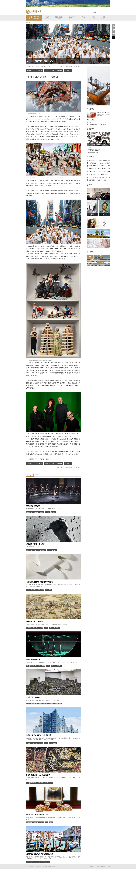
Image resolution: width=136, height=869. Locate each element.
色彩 (94, 265)
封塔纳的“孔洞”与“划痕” (36, 544)
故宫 (107, 256)
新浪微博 (69, 66)
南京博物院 (28, 627)
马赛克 (50, 822)
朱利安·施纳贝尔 (48, 782)
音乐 (101, 257)
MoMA (27, 703)
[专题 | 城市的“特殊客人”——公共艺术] (98, 66)
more (109, 128)
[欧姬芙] (92, 201)
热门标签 (90, 252)
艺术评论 (96, 257)
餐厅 (108, 259)
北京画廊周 (68, 70)
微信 (62, 66)
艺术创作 (36, 822)
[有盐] (68, 0)
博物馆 (89, 261)
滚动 (35, 18)
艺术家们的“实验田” (33, 697)
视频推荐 (90, 129)
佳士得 (27, 589)
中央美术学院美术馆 (43, 703)
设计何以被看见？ (91, 119)
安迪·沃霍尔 (40, 782)
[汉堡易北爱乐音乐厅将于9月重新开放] (53, 708)
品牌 (107, 263)
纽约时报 (35, 743)
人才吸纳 (103, 866)
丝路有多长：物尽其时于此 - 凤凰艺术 (98, 180)
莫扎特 (48, 665)
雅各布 (46, 743)
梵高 (104, 214)
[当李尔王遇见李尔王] (53, 478)
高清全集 (89, 265)
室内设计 (93, 259)
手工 (108, 265)
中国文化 (41, 627)
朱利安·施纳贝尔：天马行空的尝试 (38, 775)
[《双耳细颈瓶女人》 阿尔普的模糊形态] (53, 554)
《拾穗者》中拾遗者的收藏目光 (37, 814)
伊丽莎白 (47, 512)
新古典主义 (39, 70)
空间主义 (54, 550)
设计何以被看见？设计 (103, 112)
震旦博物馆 (94, 263)
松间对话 (89, 122)
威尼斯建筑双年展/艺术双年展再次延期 (39, 854)
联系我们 (97, 866)
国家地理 (96, 255)
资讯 (27, 22)
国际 (38, 16)
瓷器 (89, 263)
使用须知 (108, 866)
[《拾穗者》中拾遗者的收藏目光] (53, 787)
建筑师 (43, 665)
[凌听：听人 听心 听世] (98, 219)
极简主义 (102, 259)
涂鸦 (101, 255)
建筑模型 (59, 665)
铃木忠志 (53, 512)
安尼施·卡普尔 (58, 703)
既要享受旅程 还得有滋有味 (94, 150)
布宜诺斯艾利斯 (42, 550)
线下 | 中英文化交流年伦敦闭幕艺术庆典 (96, 124)
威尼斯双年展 (30, 70)
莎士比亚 (36, 512)
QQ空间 (76, 66)
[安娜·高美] (98, 239)
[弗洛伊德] (98, 188)
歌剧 (39, 665)
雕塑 (27, 665)
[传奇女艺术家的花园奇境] (98, 132)
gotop (114, 38)
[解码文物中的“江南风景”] (53, 594)
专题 (38, 18)
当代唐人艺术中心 (49, 70)
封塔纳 (35, 550)
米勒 (46, 822)
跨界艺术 (53, 665)
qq (114, 26)
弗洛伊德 (98, 199)
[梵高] (104, 201)
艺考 (88, 259)
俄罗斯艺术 (59, 70)
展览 (30, 22)
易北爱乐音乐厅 (52, 743)
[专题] (98, 229)
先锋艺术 (42, 822)
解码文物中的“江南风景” (35, 621)
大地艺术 (51, 703)
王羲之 (50, 627)
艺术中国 (28, 66)
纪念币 (102, 265)
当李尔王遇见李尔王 (33, 506)
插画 (95, 261)
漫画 (107, 261)
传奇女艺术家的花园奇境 (98, 144)
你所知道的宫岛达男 (93, 152)
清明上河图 (100, 262)
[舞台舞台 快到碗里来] (53, 632)
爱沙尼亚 (41, 743)
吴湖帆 (46, 627)
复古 (98, 265)
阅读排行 (90, 156)
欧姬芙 (93, 214)
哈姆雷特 (42, 512)
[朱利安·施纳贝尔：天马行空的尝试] (53, 747)
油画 (27, 782)
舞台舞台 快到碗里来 (33, 659)
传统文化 (35, 627)
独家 (35, 16)
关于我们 (92, 866)
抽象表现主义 (48, 589)
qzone (114, 34)
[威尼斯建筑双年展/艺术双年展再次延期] (53, 827)
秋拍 (90, 256)
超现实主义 (33, 589)
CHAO (48, 550)
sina (114, 30)
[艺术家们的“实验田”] (53, 670)
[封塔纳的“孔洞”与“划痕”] (53, 516)
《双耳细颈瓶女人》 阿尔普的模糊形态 (39, 582)
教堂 (98, 259)
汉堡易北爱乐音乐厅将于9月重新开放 (39, 735)
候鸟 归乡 (90, 147)
